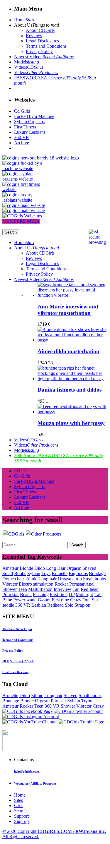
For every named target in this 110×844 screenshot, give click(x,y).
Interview (62, 589)
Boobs (20, 573)
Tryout (87, 700)
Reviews (34, 35)
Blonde (26, 568)
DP (72, 594)
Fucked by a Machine (34, 116)
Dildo (39, 568)
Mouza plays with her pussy (71, 423)
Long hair (47, 578)
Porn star (10, 594)
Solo (69, 605)
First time (60, 599)
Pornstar (76, 583)
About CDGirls (40, 30)
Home (24, 19)
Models (26, 61)
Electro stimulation (36, 583)
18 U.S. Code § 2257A (18, 661)
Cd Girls (22, 111)
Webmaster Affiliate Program (35, 783)
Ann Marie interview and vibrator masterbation (68, 309)
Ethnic (31, 578)
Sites (18, 800)
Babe (7, 599)
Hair (61, 568)
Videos (28, 67)
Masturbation (40, 589)
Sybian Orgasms (29, 121)
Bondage (97, 573)
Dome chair (13, 578)
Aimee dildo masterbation (68, 351)
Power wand (25, 599)
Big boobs (78, 573)
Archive (21, 142)
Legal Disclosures (42, 40)
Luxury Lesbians (29, 132)
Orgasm (74, 568)
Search (20, 810)
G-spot (44, 599)
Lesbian (38, 605)
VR (26, 605)
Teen (22, 589)
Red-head (90, 589)
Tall (97, 594)
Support (21, 816)
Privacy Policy (39, 51)
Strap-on (82, 605)
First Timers (25, 126)
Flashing (41, 594)
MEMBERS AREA (21, 221)
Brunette (59, 573)
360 (18, 605)
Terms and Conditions (46, 46)
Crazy (75, 599)
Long (51, 568)
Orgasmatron (70, 578)
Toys (45, 573)
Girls (18, 805)
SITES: (21, 470)
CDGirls (16, 533)
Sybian (33, 573)
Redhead (55, 605)
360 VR (21, 137)
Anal (89, 583)
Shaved (89, 568)
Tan (75, 589)
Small (7, 573)
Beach (26, 594)
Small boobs (94, 578)
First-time (58, 594)
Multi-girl (84, 594)
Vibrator (10, 583)
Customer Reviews (15, 672)
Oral (86, 599)
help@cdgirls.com (26, 771)
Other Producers (46, 533)
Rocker (61, 583)
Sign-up (21, 821)
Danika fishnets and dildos (69, 390)
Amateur (10, 568)
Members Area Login (17, 629)
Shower (9, 589)
